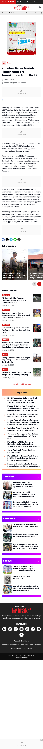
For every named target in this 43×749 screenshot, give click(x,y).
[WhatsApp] (15, 239)
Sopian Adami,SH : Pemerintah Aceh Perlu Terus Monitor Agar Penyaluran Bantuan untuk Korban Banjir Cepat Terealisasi (23, 422)
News (5, 354)
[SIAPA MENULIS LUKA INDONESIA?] (7, 579)
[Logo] (21, 609)
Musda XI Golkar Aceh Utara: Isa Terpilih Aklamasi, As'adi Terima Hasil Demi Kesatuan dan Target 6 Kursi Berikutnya (23, 408)
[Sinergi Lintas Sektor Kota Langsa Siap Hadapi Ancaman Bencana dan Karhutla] (14, 264)
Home (4, 13)
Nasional (6, 295)
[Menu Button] (3, 7)
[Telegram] (11, 239)
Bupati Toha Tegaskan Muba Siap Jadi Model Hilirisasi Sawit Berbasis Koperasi (26, 588)
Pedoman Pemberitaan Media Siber (15, 645)
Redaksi (17, 641)
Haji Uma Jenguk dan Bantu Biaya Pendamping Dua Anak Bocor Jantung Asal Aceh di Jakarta (25, 546)
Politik (11, 13)
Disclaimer (25, 641)
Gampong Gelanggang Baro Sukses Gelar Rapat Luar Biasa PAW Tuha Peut (22, 436)
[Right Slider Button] (41, 13)
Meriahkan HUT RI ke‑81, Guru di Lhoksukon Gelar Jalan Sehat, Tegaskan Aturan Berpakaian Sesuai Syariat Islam (22, 444)
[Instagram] (16, 629)
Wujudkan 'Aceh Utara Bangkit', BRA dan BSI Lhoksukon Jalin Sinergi (22, 429)
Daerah (5, 340)
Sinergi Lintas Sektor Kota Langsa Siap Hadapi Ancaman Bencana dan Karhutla (14, 275)
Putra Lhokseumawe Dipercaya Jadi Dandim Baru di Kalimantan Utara (22, 415)
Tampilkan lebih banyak (21, 384)
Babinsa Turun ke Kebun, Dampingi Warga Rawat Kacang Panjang (16, 374)
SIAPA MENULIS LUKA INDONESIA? (21, 577)
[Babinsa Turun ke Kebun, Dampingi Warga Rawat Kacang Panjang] (37, 372)
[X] (7, 239)
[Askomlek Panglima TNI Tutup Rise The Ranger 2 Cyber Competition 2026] (37, 328)
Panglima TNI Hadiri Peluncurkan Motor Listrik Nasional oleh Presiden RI (24, 494)
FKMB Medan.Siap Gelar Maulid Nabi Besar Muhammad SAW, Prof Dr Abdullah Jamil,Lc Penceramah (22, 400)
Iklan (31, 645)
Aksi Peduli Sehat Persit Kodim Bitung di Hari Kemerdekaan (26, 535)
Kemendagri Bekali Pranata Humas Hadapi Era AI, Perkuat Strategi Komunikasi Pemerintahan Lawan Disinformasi (25, 504)
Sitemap (38, 645)
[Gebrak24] (21, 7)
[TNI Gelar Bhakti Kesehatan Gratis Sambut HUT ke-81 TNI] (7, 527)
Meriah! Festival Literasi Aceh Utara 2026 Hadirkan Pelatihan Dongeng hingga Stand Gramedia (22, 458)
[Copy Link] (19, 239)
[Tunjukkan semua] (38, 476)
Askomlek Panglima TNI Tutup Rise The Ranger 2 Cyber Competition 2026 (16, 330)
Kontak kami (27, 648)
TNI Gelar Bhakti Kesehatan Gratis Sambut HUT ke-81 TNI (25, 525)
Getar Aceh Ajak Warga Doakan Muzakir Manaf (21, 451)
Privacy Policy (16, 648)
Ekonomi (28, 13)
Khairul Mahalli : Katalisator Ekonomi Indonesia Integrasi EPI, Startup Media (23, 465)
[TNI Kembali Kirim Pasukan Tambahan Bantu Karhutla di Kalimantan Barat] (37, 298)
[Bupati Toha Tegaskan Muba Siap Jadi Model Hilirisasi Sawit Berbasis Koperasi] (7, 589)
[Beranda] (4, 63)
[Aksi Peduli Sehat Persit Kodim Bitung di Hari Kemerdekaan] (7, 537)
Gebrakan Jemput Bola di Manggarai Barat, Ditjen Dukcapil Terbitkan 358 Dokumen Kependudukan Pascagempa (16, 315)
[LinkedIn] (39, 629)
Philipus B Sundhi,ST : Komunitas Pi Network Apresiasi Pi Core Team (23, 484)
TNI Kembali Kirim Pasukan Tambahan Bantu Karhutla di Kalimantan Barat (14, 300)
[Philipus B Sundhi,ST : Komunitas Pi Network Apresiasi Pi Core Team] (7, 485)
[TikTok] (33, 629)
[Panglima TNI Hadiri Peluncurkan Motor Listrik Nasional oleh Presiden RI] (7, 495)
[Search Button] (40, 7)
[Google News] (27, 629)
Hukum (19, 13)
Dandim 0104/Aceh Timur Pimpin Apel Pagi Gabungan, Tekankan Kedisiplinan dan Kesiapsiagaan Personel (15, 345)
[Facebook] (3, 239)
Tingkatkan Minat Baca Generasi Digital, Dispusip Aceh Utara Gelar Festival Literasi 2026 (24, 568)
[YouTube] (21, 629)
